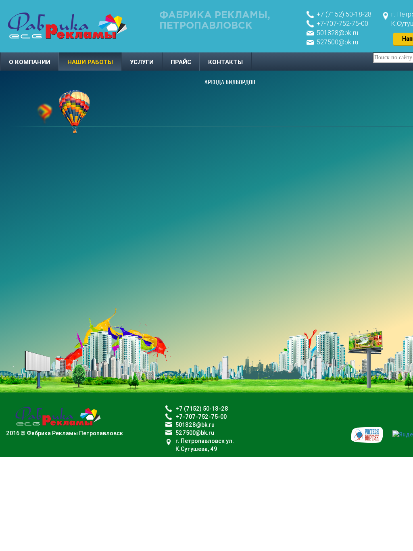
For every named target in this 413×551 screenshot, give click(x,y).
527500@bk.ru (337, 42)
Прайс (181, 62)
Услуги (142, 62)
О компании (29, 62)
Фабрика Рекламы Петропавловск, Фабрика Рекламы (67, 25)
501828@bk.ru (337, 33)
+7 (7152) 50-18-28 (344, 14)
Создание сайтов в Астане (367, 435)
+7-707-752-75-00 (342, 23)
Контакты (225, 62)
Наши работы (90, 62)
